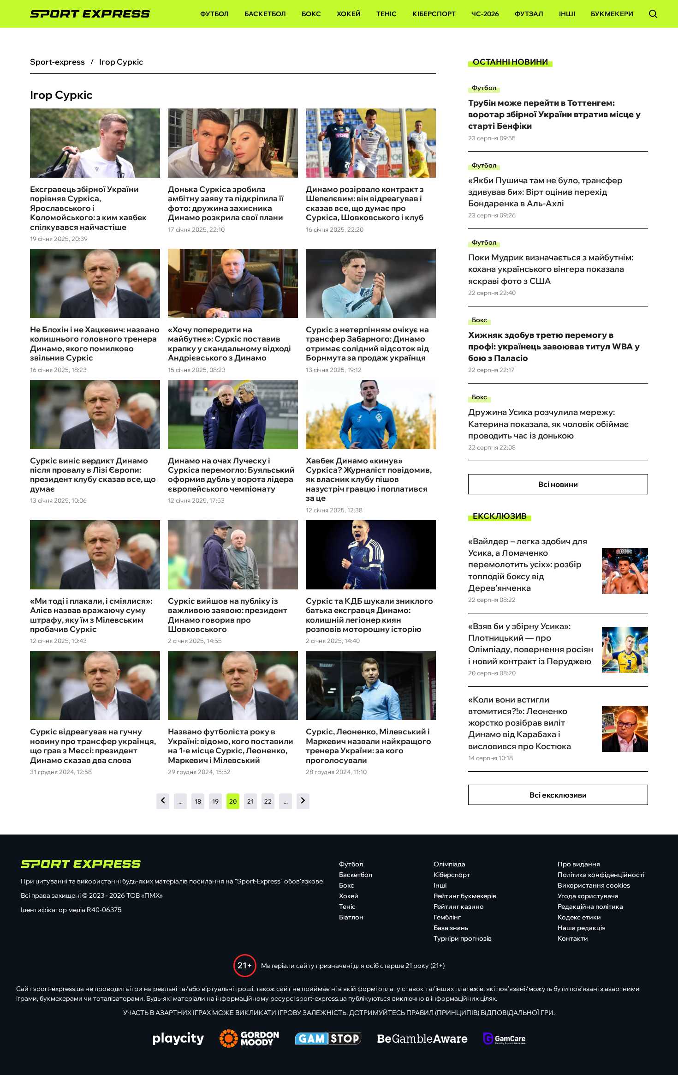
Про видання (579, 864)
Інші (567, 14)
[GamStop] (328, 1039)
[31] (303, 801)
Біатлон (351, 917)
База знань (451, 928)
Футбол (214, 14)
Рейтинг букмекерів (465, 896)
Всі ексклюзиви (558, 794)
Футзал (529, 14)
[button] (653, 13)
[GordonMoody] (249, 1039)
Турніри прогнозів (463, 938)
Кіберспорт (434, 14)
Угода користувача (588, 896)
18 (198, 801)
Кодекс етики (579, 917)
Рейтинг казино (459, 906)
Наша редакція (582, 928)
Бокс (311, 14)
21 (250, 801)
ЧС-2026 (485, 14)
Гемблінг (447, 917)
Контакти (573, 938)
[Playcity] (178, 1039)
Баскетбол (265, 14)
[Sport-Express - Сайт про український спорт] (85, 14)
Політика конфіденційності (601, 875)
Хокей (349, 14)
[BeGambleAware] (422, 1039)
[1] (163, 801)
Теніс (386, 14)
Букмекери (612, 14)
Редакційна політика (590, 906)
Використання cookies (594, 885)
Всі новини (558, 484)
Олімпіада (449, 864)
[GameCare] (504, 1039)
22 (268, 801)
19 (215, 801)
